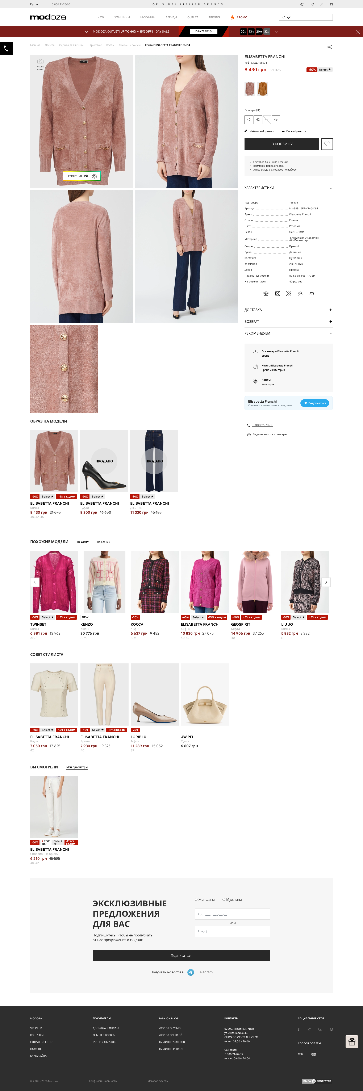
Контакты (36, 1035)
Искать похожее (40, 68)
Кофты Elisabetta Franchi (277, 365)
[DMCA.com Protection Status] (317, 1081)
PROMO (239, 17)
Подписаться (181, 955)
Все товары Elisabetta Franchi (280, 351)
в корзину (282, 144)
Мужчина (234, 899)
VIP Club (36, 1028)
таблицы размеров (172, 1042)
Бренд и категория (273, 370)
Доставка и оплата (106, 1028)
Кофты (266, 379)
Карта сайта (38, 1055)
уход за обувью (170, 1028)
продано (104, 461)
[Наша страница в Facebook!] (299, 1029)
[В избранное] (327, 144)
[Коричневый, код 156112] (262, 89)
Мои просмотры (77, 767)
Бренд (265, 355)
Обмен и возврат (104, 1035)
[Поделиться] (329, 47)
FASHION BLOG (168, 1018)
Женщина (207, 899)
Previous (34, 582)
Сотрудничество (41, 1042)
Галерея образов (104, 1042)
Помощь (36, 1048)
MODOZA (36, 1018)
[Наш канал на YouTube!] (320, 1029)
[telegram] (309, 1029)
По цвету (83, 541)
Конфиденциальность (103, 1081)
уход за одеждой (170, 1035)
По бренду (103, 542)
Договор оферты (158, 1081)
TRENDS (214, 17)
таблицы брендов (171, 1048)
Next (326, 582)
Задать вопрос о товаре (269, 434)
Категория (268, 384)
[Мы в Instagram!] (331, 1029)
